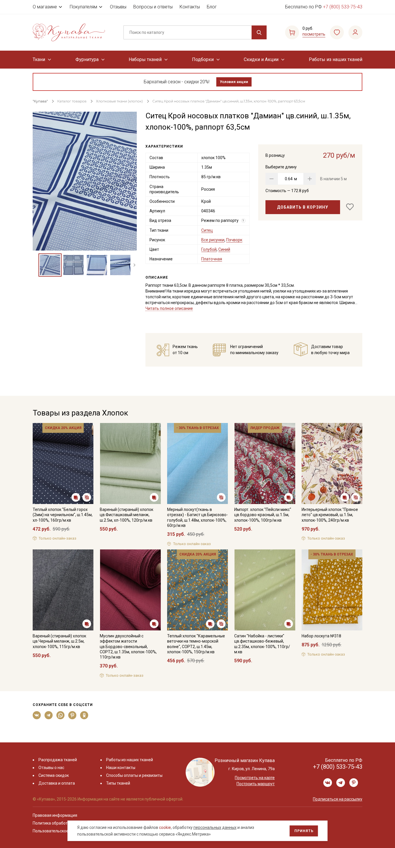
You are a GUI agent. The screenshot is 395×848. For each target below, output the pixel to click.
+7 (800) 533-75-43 (342, 7)
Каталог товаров (71, 101)
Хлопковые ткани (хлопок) (119, 101)
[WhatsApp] (61, 715)
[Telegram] (49, 715)
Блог (212, 7)
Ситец (207, 230)
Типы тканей (118, 783)
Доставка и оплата (56, 783)
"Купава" (40, 101)
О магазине (45, 7)
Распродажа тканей (57, 759)
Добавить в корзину (302, 207)
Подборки (203, 59)
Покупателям (83, 7)
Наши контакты (120, 767)
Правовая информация (55, 815)
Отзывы (118, 7)
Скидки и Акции (261, 59)
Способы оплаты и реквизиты (134, 775)
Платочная (211, 259)
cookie (165, 827)
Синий (224, 249)
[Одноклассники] (84, 715)
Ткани (39, 59)
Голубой (209, 249)
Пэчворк (234, 240)
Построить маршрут (256, 783)
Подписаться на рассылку (337, 799)
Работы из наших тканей (335, 59)
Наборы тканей (145, 59)
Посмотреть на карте (255, 777)
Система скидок (53, 775)
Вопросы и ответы (153, 7)
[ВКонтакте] (37, 715)
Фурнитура (87, 59)
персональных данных (215, 827)
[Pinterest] (72, 715)
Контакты (190, 7)
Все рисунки (212, 240)
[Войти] (355, 32)
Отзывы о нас (51, 767)
